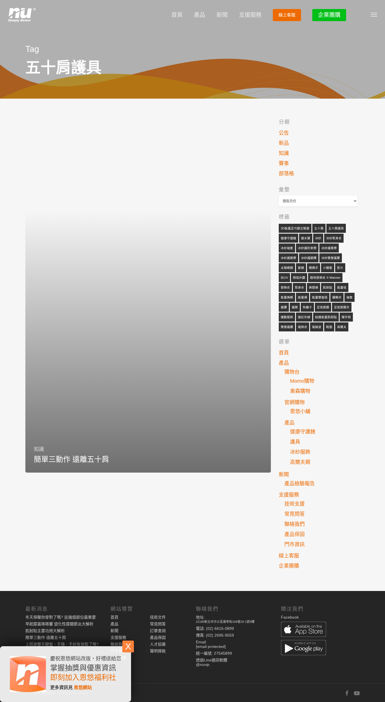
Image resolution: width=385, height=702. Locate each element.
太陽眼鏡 (287, 267)
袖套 (349, 297)
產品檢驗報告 (299, 483)
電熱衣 (302, 327)
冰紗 (318, 238)
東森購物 (300, 391)
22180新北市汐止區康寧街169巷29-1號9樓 (225, 621)
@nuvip (202, 664)
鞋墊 (329, 327)
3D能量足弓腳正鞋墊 (295, 228)
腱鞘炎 (337, 297)
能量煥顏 (287, 297)
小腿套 (327, 267)
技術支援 (294, 504)
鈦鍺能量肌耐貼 (326, 317)
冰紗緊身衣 (334, 238)
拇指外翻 (299, 277)
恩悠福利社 (97, 677)
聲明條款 (158, 651)
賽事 (284, 163)
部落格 (286, 173)
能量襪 (302, 297)
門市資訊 (294, 544)
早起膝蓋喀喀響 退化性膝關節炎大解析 (59, 624)
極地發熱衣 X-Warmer (325, 277)
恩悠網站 (83, 687)
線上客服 (286, 14)
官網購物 (294, 402)
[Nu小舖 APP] (320, 630)
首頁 (177, 15)
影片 (340, 267)
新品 (284, 143)
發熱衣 (285, 287)
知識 (39, 449)
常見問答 (294, 514)
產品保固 (294, 534)
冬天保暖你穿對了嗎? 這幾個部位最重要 (60, 617)
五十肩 (319, 228)
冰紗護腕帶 (288, 258)
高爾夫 (341, 327)
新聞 (222, 15)
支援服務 (250, 15)
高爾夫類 (300, 462)
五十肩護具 (336, 228)
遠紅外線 (304, 317)
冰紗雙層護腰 (330, 258)
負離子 (307, 307)
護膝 (295, 307)
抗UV (284, 277)
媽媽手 (313, 267)
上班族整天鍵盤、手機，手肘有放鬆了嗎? (62, 644)
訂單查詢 (158, 630)
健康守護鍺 (288, 238)
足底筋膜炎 (341, 307)
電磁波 (316, 327)
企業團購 (329, 15)
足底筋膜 (323, 307)
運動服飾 (287, 317)
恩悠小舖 (300, 411)
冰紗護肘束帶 (307, 248)
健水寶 (305, 238)
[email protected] (211, 646)
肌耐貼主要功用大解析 (45, 630)
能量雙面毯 (320, 297)
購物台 (292, 372)
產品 (199, 15)
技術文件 (158, 617)
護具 (295, 442)
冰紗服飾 (300, 452)
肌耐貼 (327, 287)
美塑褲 (313, 287)
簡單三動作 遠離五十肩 (45, 637)
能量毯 (341, 287)
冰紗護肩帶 (329, 248)
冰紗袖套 (287, 248)
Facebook (290, 617)
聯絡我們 (294, 524)
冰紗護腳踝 (309, 258)
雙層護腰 (287, 327)
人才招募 (158, 644)
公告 (284, 133)
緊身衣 (299, 287)
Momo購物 (302, 381)
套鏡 (301, 267)
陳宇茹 (346, 317)
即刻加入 (64, 677)
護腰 (284, 307)
